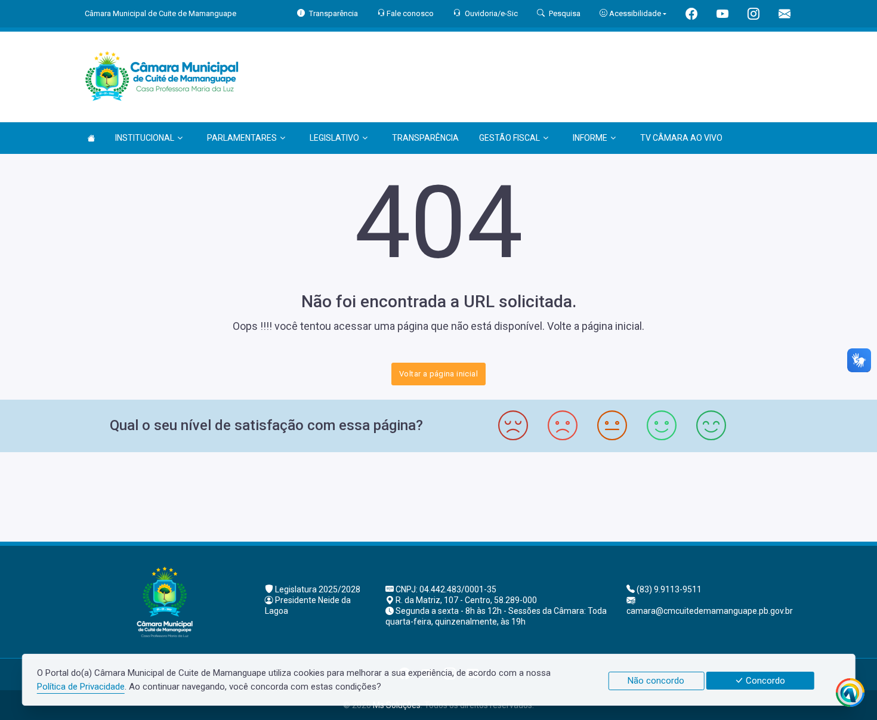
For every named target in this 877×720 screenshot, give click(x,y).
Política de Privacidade (81, 686)
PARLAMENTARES (242, 138)
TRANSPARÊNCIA (425, 138)
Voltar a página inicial (438, 373)
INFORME (590, 138)
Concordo (764, 680)
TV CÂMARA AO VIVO (681, 138)
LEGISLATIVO (334, 138)
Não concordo (656, 680)
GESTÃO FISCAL (509, 138)
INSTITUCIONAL (144, 138)
